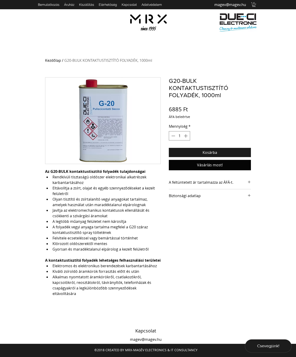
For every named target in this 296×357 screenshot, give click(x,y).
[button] (254, 4)
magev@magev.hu (230, 4)
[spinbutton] (179, 135)
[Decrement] (173, 135)
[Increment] (186, 135)
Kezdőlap (53, 60)
